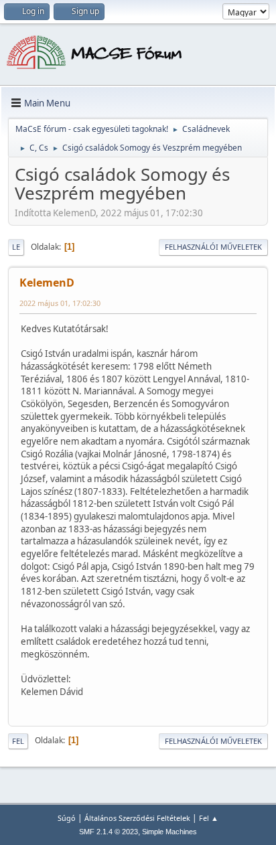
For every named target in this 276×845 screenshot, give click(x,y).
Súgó (67, 818)
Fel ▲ (208, 818)
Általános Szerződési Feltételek (137, 818)
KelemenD (46, 282)
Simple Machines (169, 832)
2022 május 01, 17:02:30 (59, 303)
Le (16, 247)
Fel (18, 741)
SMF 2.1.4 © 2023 (108, 832)
